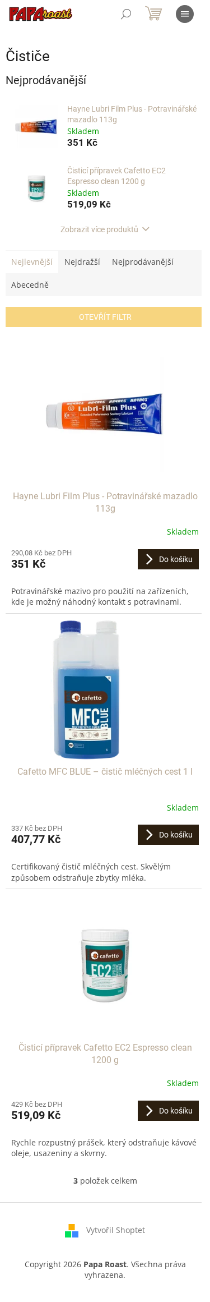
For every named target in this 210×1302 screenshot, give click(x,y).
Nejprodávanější (143, 261)
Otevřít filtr (105, 316)
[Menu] (185, 14)
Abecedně (30, 284)
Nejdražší (82, 261)
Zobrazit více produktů (99, 229)
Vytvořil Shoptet (115, 1230)
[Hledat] (126, 14)
